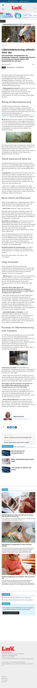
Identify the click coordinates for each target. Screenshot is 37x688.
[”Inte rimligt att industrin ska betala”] (6, 470)
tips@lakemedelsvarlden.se (27, 658)
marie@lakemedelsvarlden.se (21, 419)
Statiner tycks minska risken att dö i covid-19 (16, 442)
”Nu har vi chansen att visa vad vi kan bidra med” (18, 437)
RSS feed (4, 681)
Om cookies (4, 680)
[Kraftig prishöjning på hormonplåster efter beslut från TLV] (18, 574)
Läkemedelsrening (11, 67)
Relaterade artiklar (7, 446)
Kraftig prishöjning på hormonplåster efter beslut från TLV (18, 577)
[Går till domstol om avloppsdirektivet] (6, 453)
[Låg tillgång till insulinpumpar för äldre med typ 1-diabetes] (18, 542)
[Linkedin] (11, 427)
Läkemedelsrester (20, 67)
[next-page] (5, 476)
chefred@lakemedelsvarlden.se (12, 658)
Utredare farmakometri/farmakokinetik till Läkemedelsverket (18, 600)
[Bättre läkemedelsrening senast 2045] (6, 461)
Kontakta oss (5, 678)
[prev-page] (3, 476)
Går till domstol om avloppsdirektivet (18, 452)
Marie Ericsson (19, 416)
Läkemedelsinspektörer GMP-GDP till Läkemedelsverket (17, 597)
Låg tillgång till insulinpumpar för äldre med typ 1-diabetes (17, 545)
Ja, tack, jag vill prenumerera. (11, 613)
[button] (3, 9)
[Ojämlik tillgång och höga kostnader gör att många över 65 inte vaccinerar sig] (18, 512)
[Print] (16, 427)
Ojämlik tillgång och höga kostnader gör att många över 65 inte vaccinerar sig (17, 515)
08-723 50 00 (11, 657)
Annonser (4, 676)
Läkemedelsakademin (24, 1)
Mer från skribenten (19, 446)
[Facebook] (8, 427)
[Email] (13, 427)
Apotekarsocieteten (12, 1)
